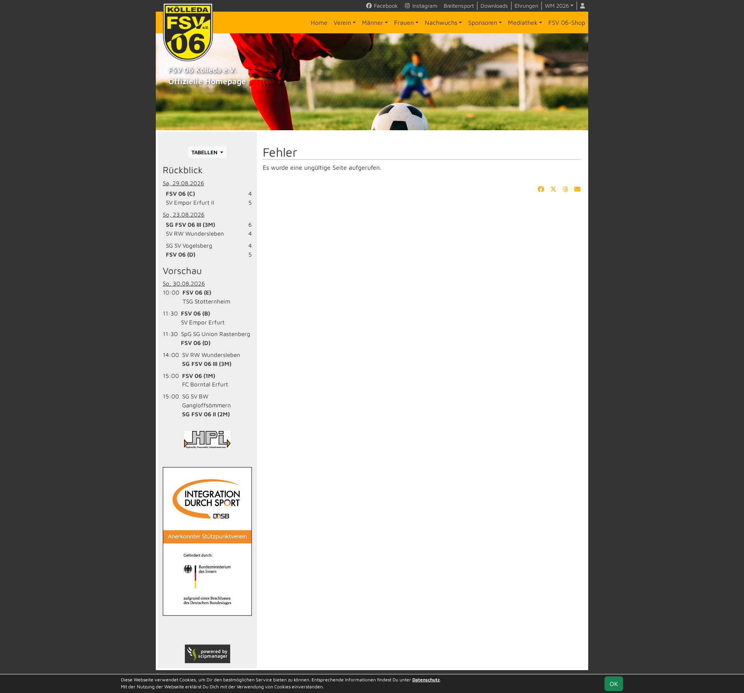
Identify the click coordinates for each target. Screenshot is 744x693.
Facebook (385, 5)
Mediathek (522, 22)
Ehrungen (526, 5)
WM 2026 (557, 5)
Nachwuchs (441, 22)
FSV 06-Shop (566, 22)
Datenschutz (426, 680)
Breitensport (459, 5)
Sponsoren (482, 22)
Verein (342, 22)
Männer (372, 22)
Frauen (404, 22)
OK (614, 683)
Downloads (494, 5)
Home (319, 22)
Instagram (424, 5)
